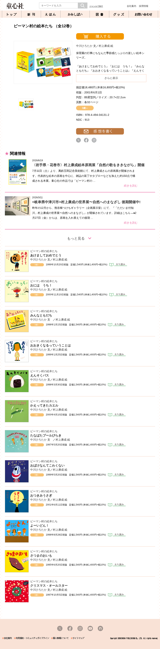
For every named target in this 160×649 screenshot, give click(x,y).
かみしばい (75, 14)
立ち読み (118, 264)
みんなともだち (41, 315)
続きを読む (131, 185)
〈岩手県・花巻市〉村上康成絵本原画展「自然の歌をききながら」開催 (88, 165)
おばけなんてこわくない (47, 465)
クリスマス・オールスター (49, 585)
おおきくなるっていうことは (50, 345)
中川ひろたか (84, 45)
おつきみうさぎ (41, 495)
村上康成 (104, 45)
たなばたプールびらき (45, 435)
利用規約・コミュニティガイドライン (32, 638)
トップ (12, 14)
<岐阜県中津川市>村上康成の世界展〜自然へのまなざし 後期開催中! (86, 202)
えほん (51, 14)
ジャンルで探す (96, 6)
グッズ (119, 14)
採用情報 (143, 6)
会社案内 (131, 6)
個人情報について (60, 638)
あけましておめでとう (45, 255)
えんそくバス (39, 375)
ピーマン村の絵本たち (44, 251)
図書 (100, 14)
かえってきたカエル (44, 405)
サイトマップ (78, 638)
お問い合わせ (143, 14)
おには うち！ (41, 285)
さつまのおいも (41, 555)
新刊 (32, 14)
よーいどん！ (39, 525)
